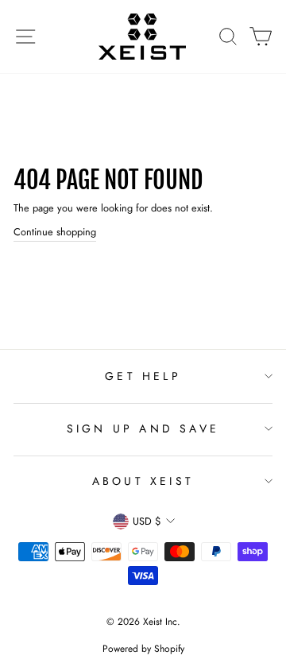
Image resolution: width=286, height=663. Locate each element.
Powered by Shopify (143, 649)
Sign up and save (143, 428)
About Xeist (143, 481)
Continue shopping (55, 231)
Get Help (143, 376)
